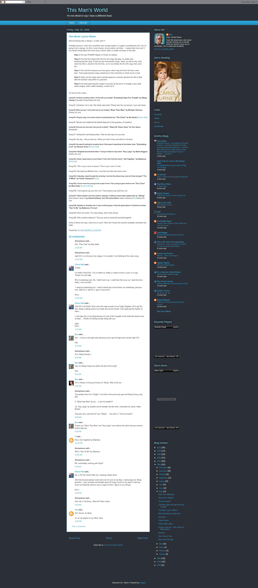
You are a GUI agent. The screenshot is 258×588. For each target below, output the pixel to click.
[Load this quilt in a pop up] (177, 427)
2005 (159, 558)
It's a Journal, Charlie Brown (169, 272)
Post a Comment (78, 526)
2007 (159, 461)
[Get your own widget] (160, 356)
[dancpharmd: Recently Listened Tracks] (166, 327)
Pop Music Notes (164, 184)
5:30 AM (78, 467)
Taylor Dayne (163, 520)
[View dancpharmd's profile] (170, 356)
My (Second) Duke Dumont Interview (170, 235)
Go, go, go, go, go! (163, 293)
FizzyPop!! (161, 175)
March (161, 547)
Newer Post (74, 538)
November (163, 471)
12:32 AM (78, 259)
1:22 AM (78, 329)
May (161, 491)
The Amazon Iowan (165, 281)
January (162, 554)
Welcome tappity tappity (165, 265)
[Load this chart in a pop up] (177, 356)
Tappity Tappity (163, 263)
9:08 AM (78, 417)
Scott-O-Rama (86, 186)
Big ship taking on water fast (169, 513)
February (162, 551)
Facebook (158, 114)
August (162, 481)
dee (76, 510)
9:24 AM (78, 431)
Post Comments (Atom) (113, 545)
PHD (159, 212)
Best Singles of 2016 (164, 205)
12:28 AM (78, 248)
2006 (159, 465)
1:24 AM (78, 346)
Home (71, 23)
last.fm (157, 122)
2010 (159, 451)
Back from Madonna (166, 494)
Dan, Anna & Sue (165, 536)
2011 (159, 448)
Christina (72, 161)
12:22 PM (78, 443)
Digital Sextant (163, 193)
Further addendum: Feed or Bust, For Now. (172, 284)
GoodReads (158, 126)
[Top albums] (166, 370)
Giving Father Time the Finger (168, 274)
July (161, 485)
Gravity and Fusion (165, 253)
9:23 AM (78, 505)
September (163, 478)
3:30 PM (78, 521)
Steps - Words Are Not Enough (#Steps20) (172, 177)
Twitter (156, 118)
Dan (76, 334)
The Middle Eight (164, 221)
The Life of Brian (164, 311)
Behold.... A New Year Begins (167, 256)
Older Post (142, 538)
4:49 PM (78, 493)
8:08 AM (78, 358)
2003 (159, 565)
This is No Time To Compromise (170, 242)
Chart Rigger (162, 233)
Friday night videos (165, 524)
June (161, 488)
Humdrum (162, 517)
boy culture (161, 141)
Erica (96, 179)
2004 (159, 562)
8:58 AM (78, 386)
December (163, 468)
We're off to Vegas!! (166, 498)
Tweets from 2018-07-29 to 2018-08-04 (171, 195)
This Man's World (87, 10)
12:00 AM (78, 455)
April (161, 544)
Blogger (142, 583)
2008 (159, 458)
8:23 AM (78, 374)
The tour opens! (164, 501)
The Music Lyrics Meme (167, 510)
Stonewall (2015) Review (166, 214)
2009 (159, 454)
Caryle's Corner (163, 291)
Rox (134, 198)
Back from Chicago (165, 539)
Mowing (161, 533)
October (162, 474)
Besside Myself (163, 300)
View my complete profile (164, 49)
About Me (83, 23)
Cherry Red (142, 117)
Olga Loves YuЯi (164, 203)
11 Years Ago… (162, 186)
